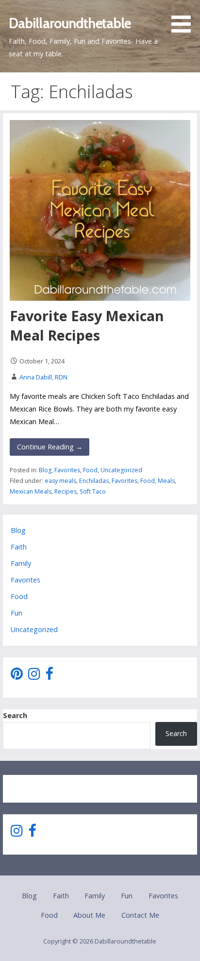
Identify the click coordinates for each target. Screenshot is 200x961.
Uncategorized (121, 470)
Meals (166, 481)
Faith (19, 546)
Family (21, 563)
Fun (16, 613)
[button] (184, 18)
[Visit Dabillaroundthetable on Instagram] (34, 676)
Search (15, 715)
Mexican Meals (30, 491)
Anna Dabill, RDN (43, 377)
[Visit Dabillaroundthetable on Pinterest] (17, 676)
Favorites (67, 470)
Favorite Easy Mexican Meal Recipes (87, 325)
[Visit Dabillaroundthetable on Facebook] (49, 676)
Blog (45, 470)
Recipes (65, 491)
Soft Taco (93, 491)
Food (90, 470)
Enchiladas (94, 481)
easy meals (60, 481)
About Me (89, 915)
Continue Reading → (50, 446)
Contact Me (140, 915)
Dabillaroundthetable (70, 23)
